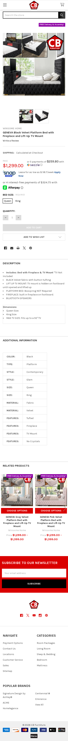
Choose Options (17, 510)
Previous (3, 508)
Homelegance (10, 708)
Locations (8, 654)
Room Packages (46, 643)
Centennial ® (42, 693)
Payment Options (13, 643)
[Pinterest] (30, 248)
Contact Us (9, 648)
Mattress (42, 665)
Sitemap (7, 671)
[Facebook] (5, 248)
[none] (34, 64)
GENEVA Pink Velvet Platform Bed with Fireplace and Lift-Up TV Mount (51, 521)
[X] (24, 248)
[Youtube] (34, 615)
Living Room (43, 648)
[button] (46, 163)
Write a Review (11, 140)
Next (64, 508)
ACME (6, 702)
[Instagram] (40, 615)
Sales (6, 665)
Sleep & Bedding (46, 654)
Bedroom (42, 659)
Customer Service (13, 659)
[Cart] (63, 5)
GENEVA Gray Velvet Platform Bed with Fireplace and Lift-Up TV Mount (17, 521)
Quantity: (9, 211)
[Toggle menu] (5, 5)
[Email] (11, 248)
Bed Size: (14, 194)
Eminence (40, 699)
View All (39, 704)
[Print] (18, 248)
